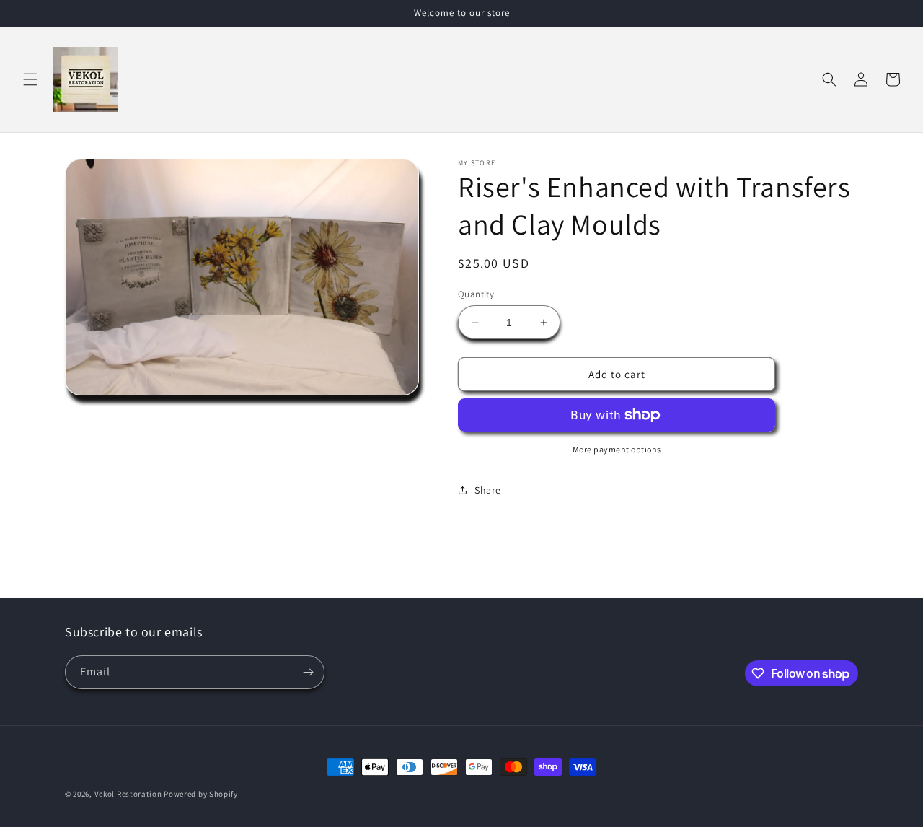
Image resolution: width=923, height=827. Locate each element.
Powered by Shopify (201, 794)
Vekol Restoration (128, 794)
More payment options (617, 449)
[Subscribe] (308, 672)
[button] (30, 79)
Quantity (476, 294)
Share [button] (487, 489)
